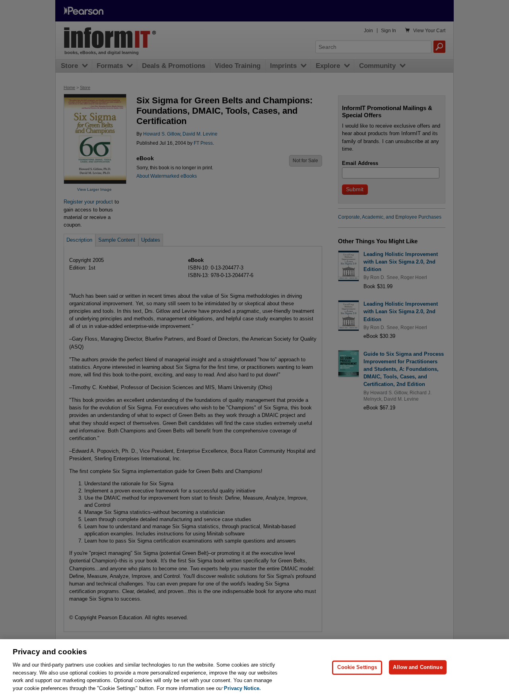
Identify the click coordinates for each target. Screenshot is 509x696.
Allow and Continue (417, 667)
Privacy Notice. (242, 688)
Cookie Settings (357, 667)
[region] (254, 667)
